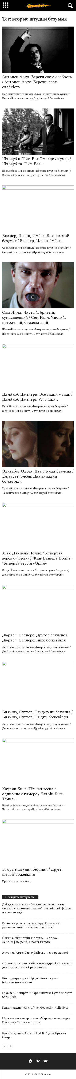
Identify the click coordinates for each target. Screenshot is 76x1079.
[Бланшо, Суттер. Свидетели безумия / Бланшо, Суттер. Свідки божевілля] (38, 685)
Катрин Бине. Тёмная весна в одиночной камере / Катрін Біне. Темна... (33, 794)
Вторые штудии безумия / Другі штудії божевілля (31, 872)
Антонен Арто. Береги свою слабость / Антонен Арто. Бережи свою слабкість (37, 82)
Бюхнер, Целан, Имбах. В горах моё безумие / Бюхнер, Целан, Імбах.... (35, 238)
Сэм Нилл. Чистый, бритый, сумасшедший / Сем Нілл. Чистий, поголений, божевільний (34, 317)
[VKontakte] (45, 1061)
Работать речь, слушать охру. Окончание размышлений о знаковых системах (31, 925)
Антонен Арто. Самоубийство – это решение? (35, 952)
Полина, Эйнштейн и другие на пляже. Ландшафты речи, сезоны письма (30, 940)
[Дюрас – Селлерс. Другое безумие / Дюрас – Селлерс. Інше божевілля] (38, 608)
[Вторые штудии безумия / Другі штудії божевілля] (38, 842)
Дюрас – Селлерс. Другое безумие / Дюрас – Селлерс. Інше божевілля (34, 637)
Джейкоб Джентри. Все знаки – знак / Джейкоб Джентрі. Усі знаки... (37, 397)
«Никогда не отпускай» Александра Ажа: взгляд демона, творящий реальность (36, 965)
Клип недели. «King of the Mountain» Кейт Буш (35, 1007)
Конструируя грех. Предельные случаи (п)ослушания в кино (30, 980)
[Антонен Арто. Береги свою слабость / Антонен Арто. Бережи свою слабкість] (38, 50)
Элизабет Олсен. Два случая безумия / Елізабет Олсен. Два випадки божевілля (37, 476)
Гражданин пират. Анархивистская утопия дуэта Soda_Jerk (37, 995)
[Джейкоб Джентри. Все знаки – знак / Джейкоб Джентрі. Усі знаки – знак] (38, 367)
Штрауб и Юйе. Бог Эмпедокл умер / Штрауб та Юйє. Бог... (36, 161)
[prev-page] (4, 1046)
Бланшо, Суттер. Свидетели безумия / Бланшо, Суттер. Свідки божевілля (37, 714)
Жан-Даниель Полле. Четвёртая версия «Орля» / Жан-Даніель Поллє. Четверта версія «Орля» (36, 558)
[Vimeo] (38, 1061)
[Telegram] (30, 1061)
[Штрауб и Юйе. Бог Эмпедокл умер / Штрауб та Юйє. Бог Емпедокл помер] (38, 131)
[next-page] (10, 1046)
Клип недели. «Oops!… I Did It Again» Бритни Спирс (34, 1035)
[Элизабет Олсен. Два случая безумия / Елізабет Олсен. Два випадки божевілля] (38, 444)
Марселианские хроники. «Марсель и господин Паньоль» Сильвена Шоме (36, 1020)
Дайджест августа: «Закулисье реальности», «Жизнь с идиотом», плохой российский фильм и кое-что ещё (36, 908)
